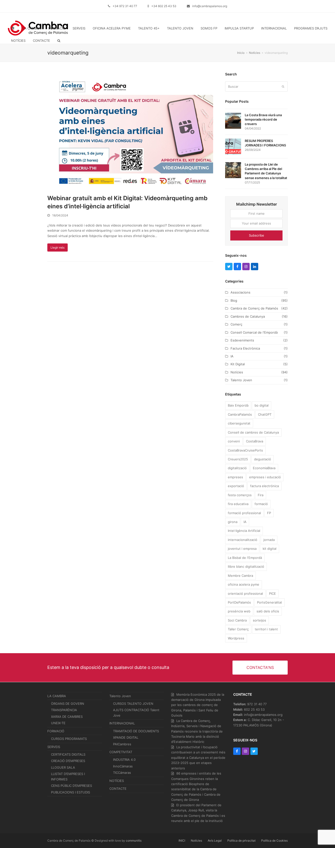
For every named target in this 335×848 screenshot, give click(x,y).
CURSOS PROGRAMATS (69, 739)
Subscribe (256, 235)
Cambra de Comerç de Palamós (254, 308)
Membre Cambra (240, 576)
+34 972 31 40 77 (125, 6)
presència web (239, 611)
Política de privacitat (241, 840)
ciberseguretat (239, 423)
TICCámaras (122, 773)
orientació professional (245, 593)
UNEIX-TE (58, 723)
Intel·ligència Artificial (244, 531)
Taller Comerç (238, 629)
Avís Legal (215, 840)
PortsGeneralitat (269, 602)
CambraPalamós (240, 414)
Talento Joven (241, 380)
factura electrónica (264, 486)
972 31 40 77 (257, 704)
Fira (260, 495)
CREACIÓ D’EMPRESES (68, 761)
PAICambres (122, 744)
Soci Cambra (237, 620)
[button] (59, 40)
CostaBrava (254, 441)
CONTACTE (118, 789)
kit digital (269, 549)
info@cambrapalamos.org (209, 6)
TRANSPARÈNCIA (64, 710)
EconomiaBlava (264, 468)
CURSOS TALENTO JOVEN (133, 704)
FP (269, 513)
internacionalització (242, 540)
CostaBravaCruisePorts (245, 450)
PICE (272, 593)
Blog (234, 300)
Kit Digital (238, 364)
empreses (235, 477)
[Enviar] (283, 86)
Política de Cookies (274, 840)
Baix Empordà (238, 405)
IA (232, 356)
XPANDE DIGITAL (125, 737)
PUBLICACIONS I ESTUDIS (70, 792)
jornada (269, 540)
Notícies (237, 372)
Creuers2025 (238, 459)
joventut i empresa (242, 549)
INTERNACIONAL (122, 723)
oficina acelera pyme (243, 584)
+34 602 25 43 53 (163, 6)
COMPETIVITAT (120, 752)
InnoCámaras (123, 766)
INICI (182, 840)
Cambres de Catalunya (248, 316)
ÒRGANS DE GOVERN (67, 704)
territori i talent (266, 629)
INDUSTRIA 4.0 (124, 760)
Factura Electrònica (245, 348)
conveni (234, 441)
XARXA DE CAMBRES (67, 717)
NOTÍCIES (116, 781)
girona (232, 522)
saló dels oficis (268, 611)
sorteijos (259, 620)
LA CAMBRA (56, 696)
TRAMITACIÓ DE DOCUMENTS (136, 731)
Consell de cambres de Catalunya (253, 432)
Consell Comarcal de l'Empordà (254, 332)
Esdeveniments (242, 340)
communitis (134, 840)
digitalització (237, 468)
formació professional (244, 513)
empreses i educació (265, 477)
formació (261, 504)
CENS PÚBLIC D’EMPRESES (71, 786)
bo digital (262, 405)
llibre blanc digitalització (246, 566)
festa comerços (240, 495)
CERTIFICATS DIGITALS (68, 754)
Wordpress (236, 638)
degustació (262, 459)
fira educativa (238, 504)
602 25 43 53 (254, 709)
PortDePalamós (239, 602)
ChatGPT (264, 414)
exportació (236, 486)
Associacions (240, 292)
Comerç (236, 324)
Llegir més (57, 247)
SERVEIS (53, 747)
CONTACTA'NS (260, 667)
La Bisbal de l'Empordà (245, 558)
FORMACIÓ (55, 731)
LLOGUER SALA (63, 767)
